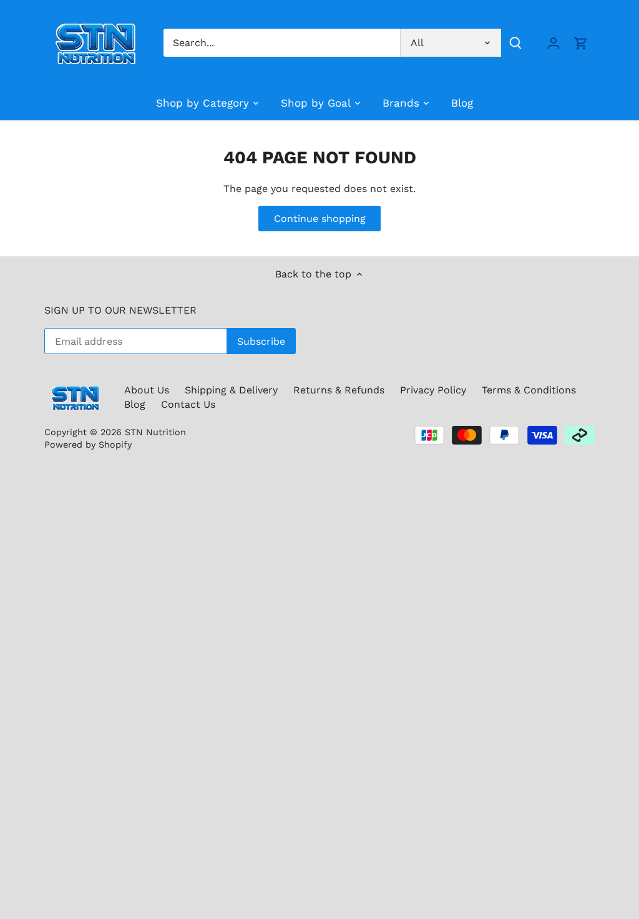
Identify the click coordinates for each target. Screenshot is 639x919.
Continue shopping (320, 218)
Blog (134, 404)
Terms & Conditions (529, 390)
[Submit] (515, 43)
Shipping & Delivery (231, 390)
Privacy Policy (433, 390)
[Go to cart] (580, 43)
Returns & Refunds (338, 390)
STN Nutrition (155, 432)
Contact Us (188, 404)
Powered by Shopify (88, 445)
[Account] (553, 43)
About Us (146, 390)
